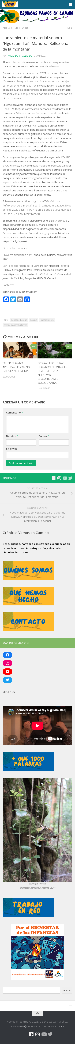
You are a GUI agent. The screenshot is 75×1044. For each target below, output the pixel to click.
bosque (33, 319)
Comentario (14, 412)
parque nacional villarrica (15, 324)
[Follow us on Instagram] (59, 478)
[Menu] (70, 4)
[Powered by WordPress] (25, 1026)
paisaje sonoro (47, 319)
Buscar (67, 990)
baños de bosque (19, 319)
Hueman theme (56, 1026)
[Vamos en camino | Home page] (12, 4)
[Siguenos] (48, 478)
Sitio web (11, 448)
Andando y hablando (20, 55)
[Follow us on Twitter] (70, 478)
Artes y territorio (15, 27)
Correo (44, 436)
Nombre (12, 436)
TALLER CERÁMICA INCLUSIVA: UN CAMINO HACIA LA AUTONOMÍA (16, 367)
